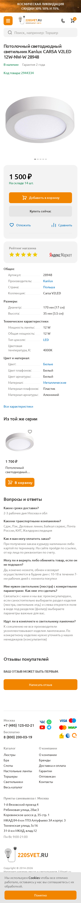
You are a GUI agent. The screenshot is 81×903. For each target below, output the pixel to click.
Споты (8, 765)
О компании (48, 755)
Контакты (46, 782)
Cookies (34, 878)
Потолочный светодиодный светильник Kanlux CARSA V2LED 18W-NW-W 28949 (19, 469)
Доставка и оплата (52, 765)
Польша (49, 287)
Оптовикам (47, 776)
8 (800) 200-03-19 (18, 736)
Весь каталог (13, 787)
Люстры (10, 755)
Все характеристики (18, 406)
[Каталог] (8, 20)
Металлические (54, 382)
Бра (6, 760)
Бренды (45, 760)
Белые (48, 364)
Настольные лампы (18, 771)
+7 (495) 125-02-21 (19, 725)
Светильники (13, 782)
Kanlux (48, 281)
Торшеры (11, 776)
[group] (40, 120)
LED (46, 340)
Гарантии (45, 771)
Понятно (40, 895)
